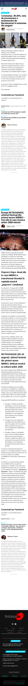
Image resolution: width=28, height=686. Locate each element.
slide (3, 107)
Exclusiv (21, 628)
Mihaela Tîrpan (11, 226)
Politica (21, 630)
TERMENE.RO (5, 676)
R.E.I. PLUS (23, 676)
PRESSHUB (14, 676)
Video (13, 628)
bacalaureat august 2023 (18, 106)
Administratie (10, 630)
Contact (19, 632)
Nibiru (13, 518)
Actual (6, 628)
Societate (10, 632)
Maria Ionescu (10, 29)
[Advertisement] (14, 187)
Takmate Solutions (20, 683)
